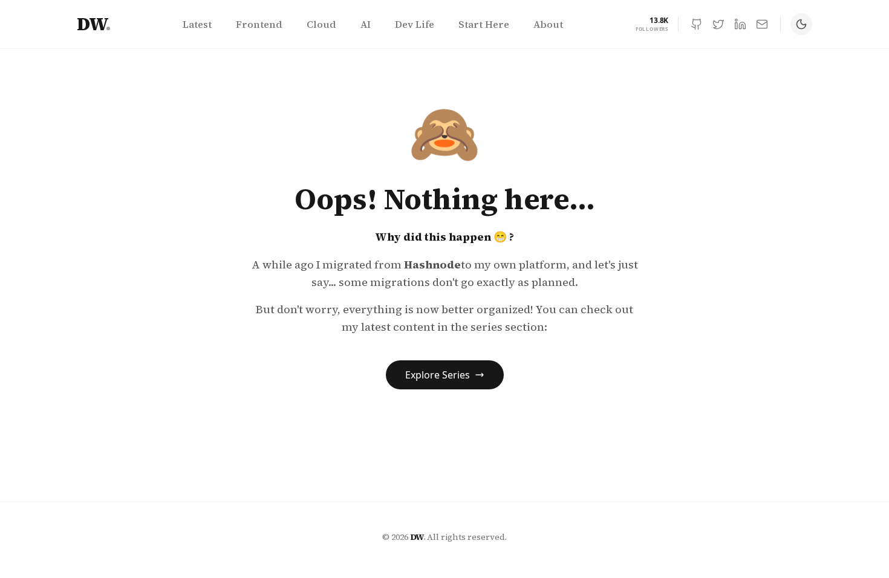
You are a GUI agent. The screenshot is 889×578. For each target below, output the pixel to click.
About (548, 24)
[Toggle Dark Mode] (801, 24)
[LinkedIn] (740, 24)
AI (365, 24)
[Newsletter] (762, 24)
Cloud (321, 24)
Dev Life (414, 24)
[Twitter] (718, 24)
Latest (197, 24)
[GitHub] (696, 24)
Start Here (483, 24)
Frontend (259, 24)
